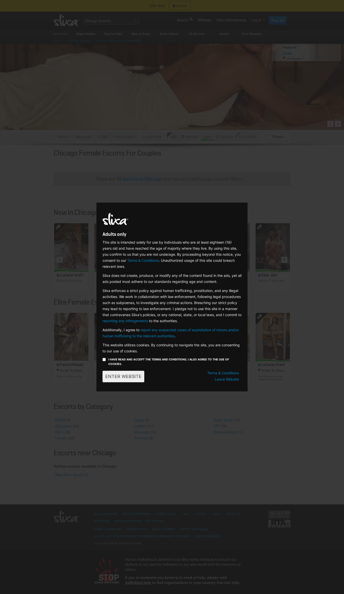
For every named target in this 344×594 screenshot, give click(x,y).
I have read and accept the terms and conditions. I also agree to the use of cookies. (168, 362)
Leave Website (227, 379)
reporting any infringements (125, 321)
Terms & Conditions (143, 260)
